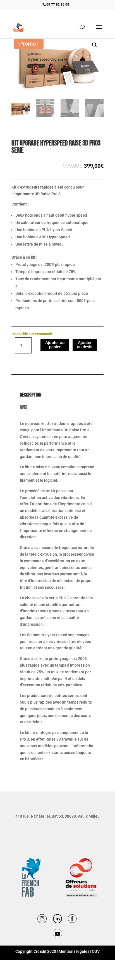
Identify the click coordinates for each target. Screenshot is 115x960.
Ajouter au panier (54, 344)
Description (31, 395)
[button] (95, 45)
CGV (96, 951)
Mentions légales (74, 951)
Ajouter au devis (84, 344)
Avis (23, 407)
